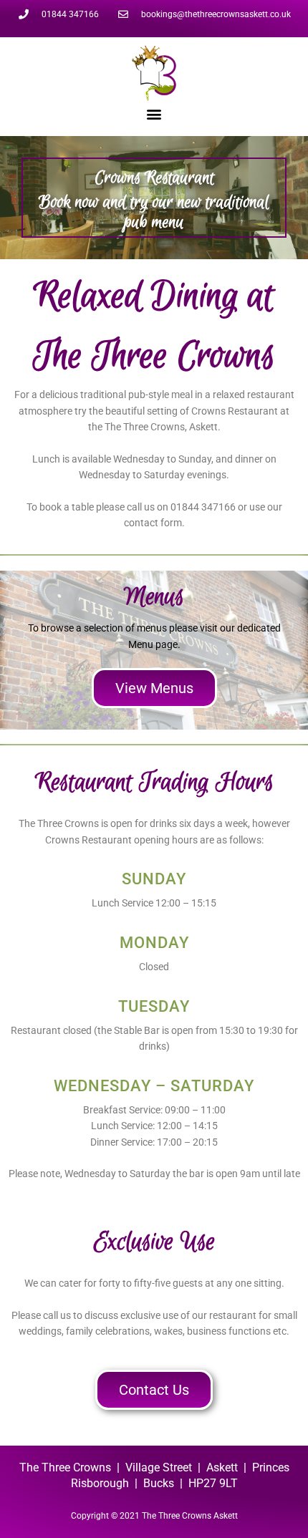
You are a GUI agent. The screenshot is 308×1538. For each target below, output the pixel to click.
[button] (154, 113)
